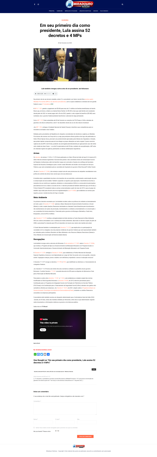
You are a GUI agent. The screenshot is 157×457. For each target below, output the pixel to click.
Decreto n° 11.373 (41, 218)
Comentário (37, 401)
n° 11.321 (53, 271)
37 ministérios (46, 104)
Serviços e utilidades (71, 11)
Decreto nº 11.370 (40, 252)
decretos (38, 157)
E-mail (57, 419)
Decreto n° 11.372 (66, 227)
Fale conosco (104, 11)
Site (78, 419)
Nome (36, 419)
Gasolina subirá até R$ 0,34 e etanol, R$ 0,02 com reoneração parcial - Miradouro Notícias (53, 371)
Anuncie (95, 11)
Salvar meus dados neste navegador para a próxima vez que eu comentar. (57, 427)
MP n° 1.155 (38, 108)
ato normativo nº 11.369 (72, 243)
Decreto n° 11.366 (44, 171)
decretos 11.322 (53, 278)
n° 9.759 (59, 262)
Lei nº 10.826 (72, 190)
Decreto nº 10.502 (57, 252)
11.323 (62, 278)
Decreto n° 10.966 (89, 243)
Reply (94, 369)
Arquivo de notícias (85, 11)
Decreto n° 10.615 (62, 288)
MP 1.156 (39, 127)
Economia (65, 20)
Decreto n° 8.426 (63, 280)
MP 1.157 (40, 120)
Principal (51, 11)
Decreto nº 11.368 (49, 204)
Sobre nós (59, 11)
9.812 (64, 262)
